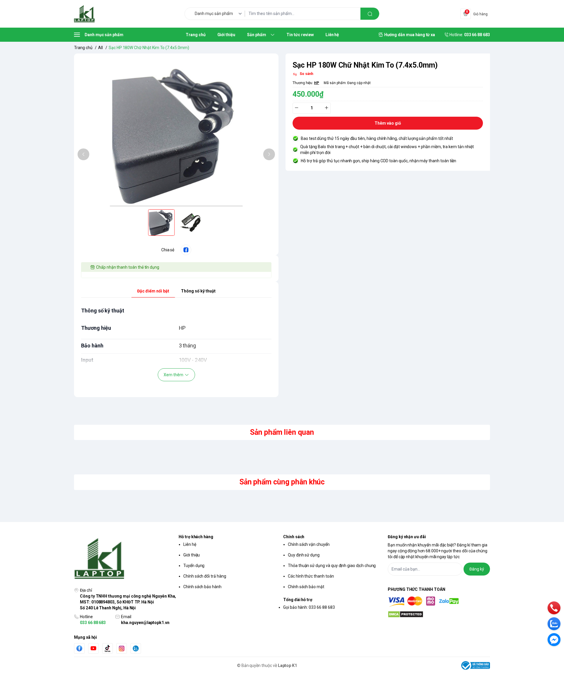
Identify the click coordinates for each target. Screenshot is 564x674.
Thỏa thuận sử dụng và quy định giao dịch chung (332, 565)
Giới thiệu (191, 555)
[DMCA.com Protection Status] (439, 614)
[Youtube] (93, 648)
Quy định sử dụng (304, 555)
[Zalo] (136, 648)
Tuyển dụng (193, 565)
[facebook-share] (186, 250)
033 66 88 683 (93, 622)
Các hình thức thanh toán (311, 576)
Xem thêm (173, 374)
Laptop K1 (287, 665)
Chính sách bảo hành (202, 586)
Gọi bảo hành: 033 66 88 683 (309, 607)
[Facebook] (79, 648)
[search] (369, 13)
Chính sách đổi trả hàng (204, 576)
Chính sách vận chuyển (309, 544)
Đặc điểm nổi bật (153, 291)
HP (316, 83)
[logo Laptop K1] (125, 559)
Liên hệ (189, 544)
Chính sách (293, 536)
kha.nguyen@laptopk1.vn (145, 622)
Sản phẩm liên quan (282, 432)
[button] (83, 154)
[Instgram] (122, 648)
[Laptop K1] (84, 13)
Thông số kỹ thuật (198, 291)
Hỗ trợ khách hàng (196, 536)
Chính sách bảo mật (306, 586)
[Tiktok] (107, 648)
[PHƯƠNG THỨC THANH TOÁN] (439, 601)
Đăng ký (476, 569)
